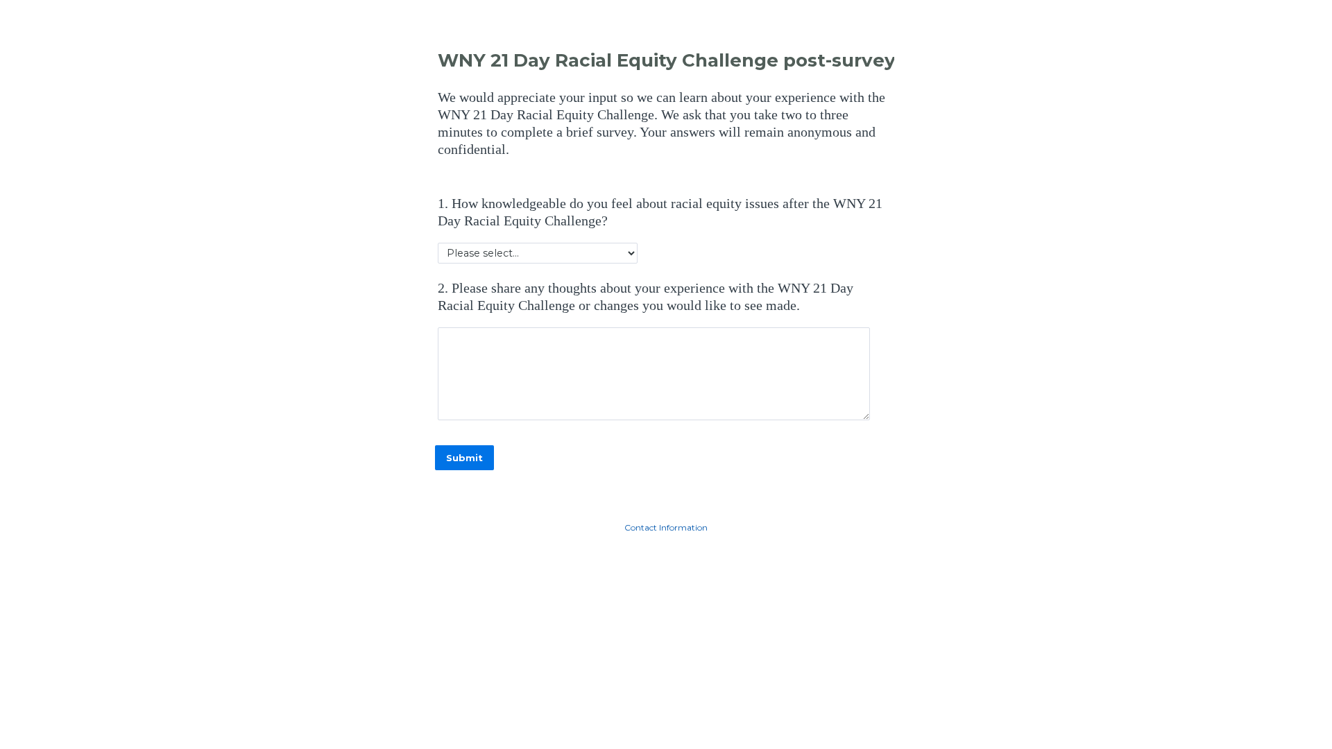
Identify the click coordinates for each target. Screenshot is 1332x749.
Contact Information (666, 527)
